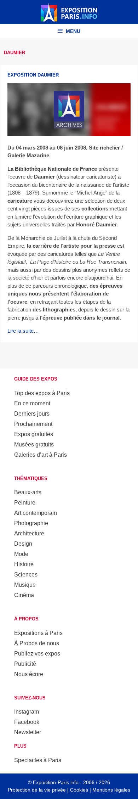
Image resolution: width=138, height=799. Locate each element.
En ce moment (32, 403)
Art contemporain (35, 513)
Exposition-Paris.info (56, 782)
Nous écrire (28, 674)
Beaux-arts (27, 492)
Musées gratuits (34, 444)
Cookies (79, 790)
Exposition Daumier (33, 75)
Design (23, 544)
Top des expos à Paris (42, 393)
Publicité (25, 664)
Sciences (26, 575)
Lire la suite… (23, 331)
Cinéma (24, 595)
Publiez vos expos (37, 654)
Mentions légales (111, 790)
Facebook (26, 722)
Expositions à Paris (38, 633)
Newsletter (27, 732)
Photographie (31, 523)
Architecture (29, 533)
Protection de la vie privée (37, 790)
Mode (21, 554)
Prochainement (33, 424)
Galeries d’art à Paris (40, 455)
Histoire (24, 564)
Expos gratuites (33, 434)
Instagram (26, 712)
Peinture (24, 503)
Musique (25, 585)
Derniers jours (32, 414)
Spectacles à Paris (37, 760)
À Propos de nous (36, 643)
